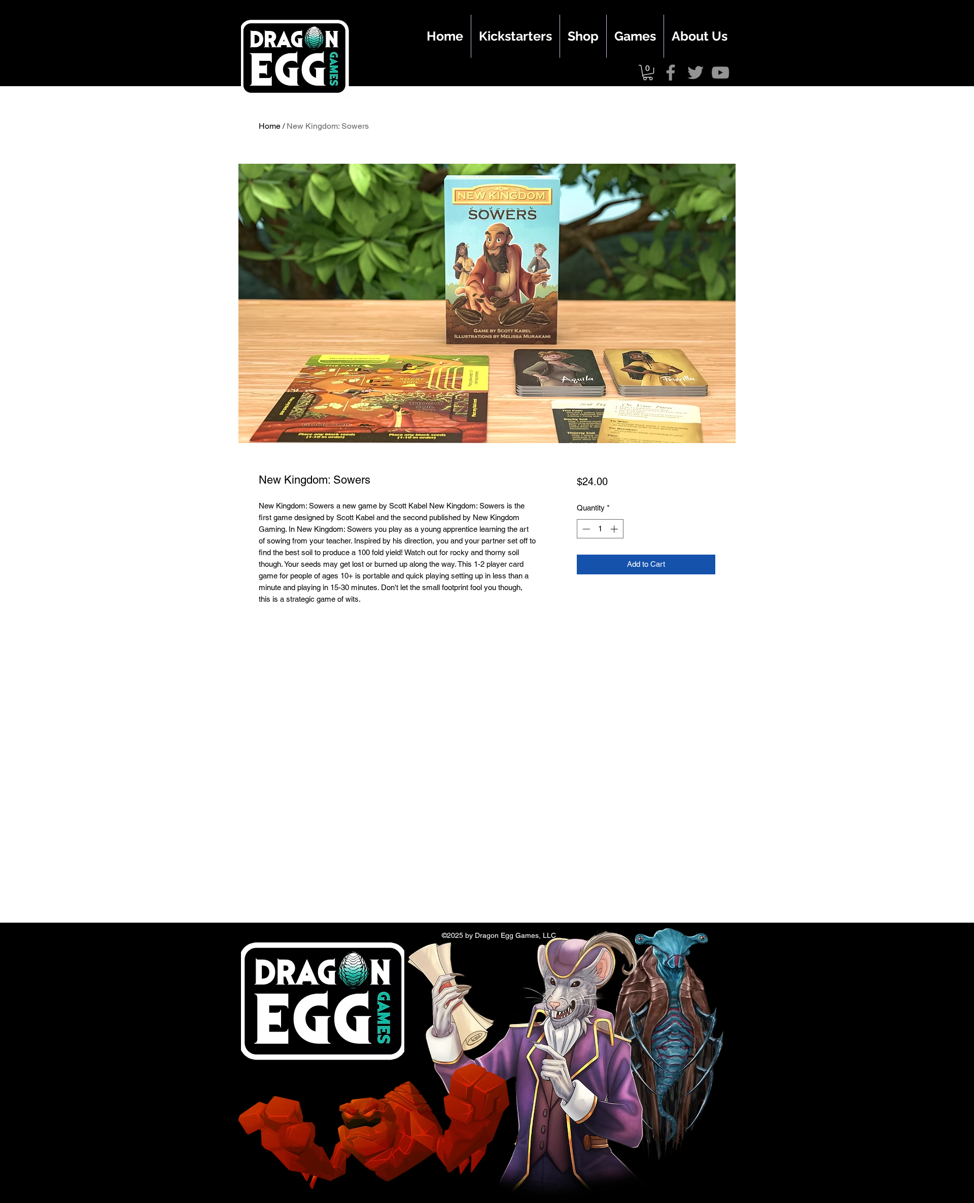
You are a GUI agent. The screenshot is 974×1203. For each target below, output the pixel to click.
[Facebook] (670, 72)
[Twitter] (695, 72)
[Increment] (615, 529)
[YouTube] (720, 72)
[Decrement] (585, 529)
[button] (648, 72)
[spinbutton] (600, 529)
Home (270, 126)
